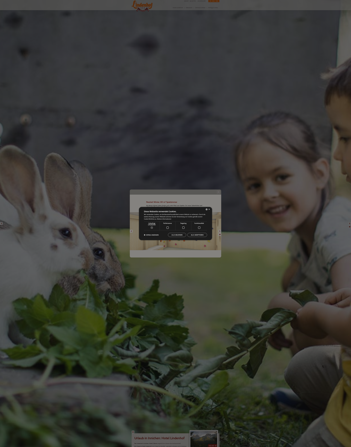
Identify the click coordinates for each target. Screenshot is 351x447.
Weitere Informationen (164, 219)
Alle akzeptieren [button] (197, 235)
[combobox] (206, 209)
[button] (151, 235)
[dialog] (175, 223)
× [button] (209, 209)
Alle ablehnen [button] (177, 235)
